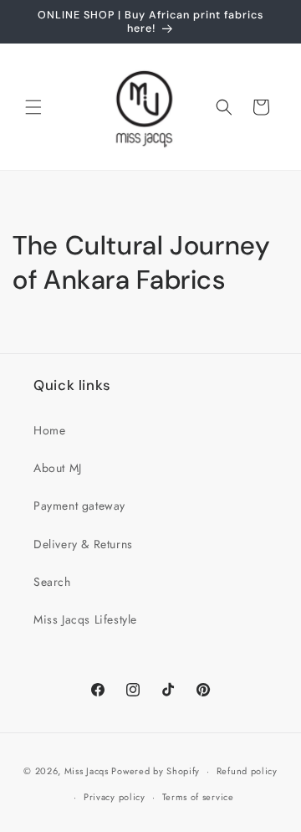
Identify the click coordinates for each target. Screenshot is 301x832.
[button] (33, 107)
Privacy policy (114, 797)
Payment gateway (79, 505)
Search (52, 581)
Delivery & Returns (83, 544)
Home (49, 430)
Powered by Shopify (155, 771)
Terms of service (198, 797)
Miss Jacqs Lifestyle (85, 619)
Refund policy (247, 771)
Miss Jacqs (86, 771)
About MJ (57, 468)
